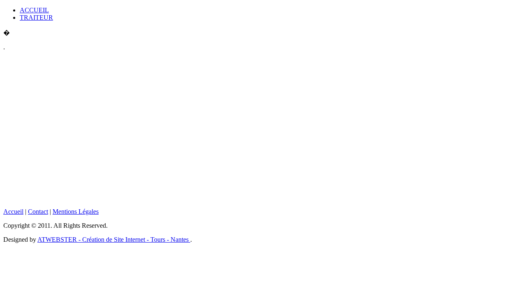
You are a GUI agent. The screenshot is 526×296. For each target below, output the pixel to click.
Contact (38, 211)
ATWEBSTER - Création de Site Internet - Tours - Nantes (113, 239)
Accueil (13, 211)
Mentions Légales (76, 211)
